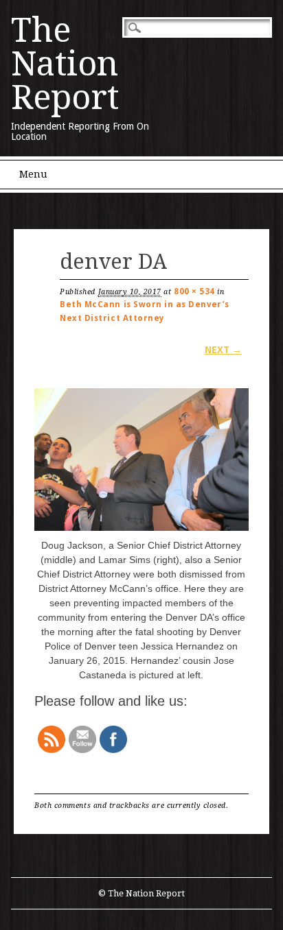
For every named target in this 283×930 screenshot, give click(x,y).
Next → (223, 349)
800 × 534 (194, 291)
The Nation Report (65, 63)
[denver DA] (141, 530)
